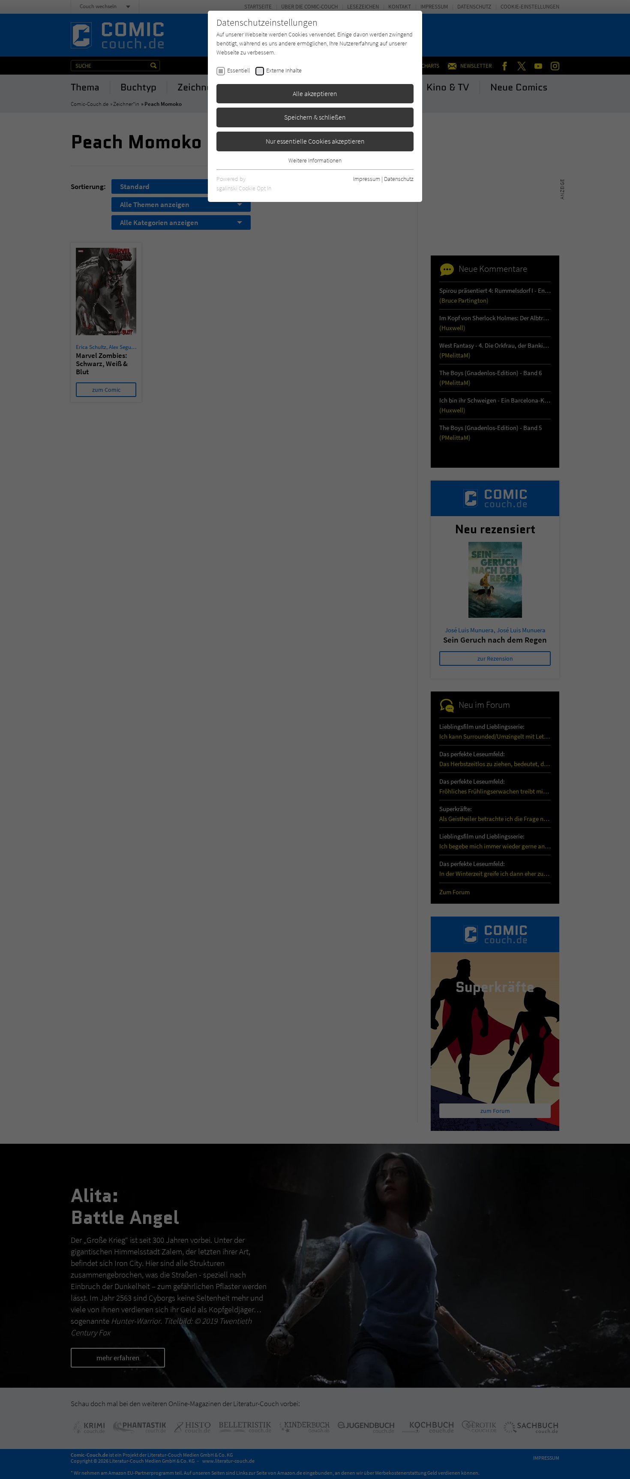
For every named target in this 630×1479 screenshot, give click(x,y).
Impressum (366, 179)
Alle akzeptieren (315, 93)
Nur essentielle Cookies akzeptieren (315, 141)
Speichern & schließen (315, 117)
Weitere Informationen (315, 160)
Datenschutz (399, 179)
